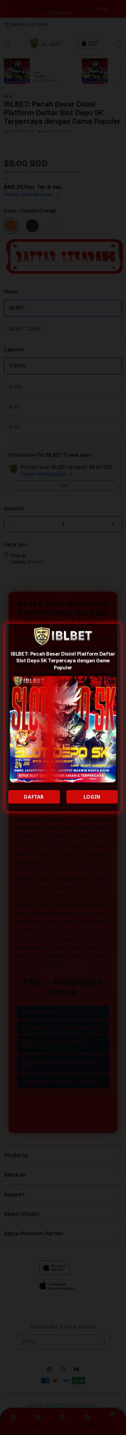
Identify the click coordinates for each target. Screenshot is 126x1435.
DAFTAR (34, 796)
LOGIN (92, 796)
